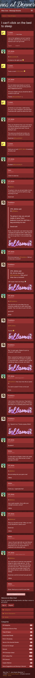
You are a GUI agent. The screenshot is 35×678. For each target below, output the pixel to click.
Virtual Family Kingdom (13, 674)
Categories (7, 610)
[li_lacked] (3, 33)
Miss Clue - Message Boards (11, 10)
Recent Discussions (9, 613)
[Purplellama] (3, 203)
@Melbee (12, 471)
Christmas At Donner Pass (17, 628)
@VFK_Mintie (19, 71)
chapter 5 (17, 45)
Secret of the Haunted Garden (17, 642)
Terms (9, 675)
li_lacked (10, 32)
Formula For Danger (17, 646)
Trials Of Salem (19, 34)
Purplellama (11, 202)
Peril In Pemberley (17, 639)
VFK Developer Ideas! (17, 652)
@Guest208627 (16, 97)
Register (15, 594)
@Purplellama (23, 257)
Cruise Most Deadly (17, 635)
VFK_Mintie (11, 51)
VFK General (17, 659)
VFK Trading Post (17, 656)
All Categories (17, 625)
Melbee (10, 451)
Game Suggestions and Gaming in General (17, 666)
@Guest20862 (13, 57)
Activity (6, 617)
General (17, 649)
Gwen (9, 170)
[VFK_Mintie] (3, 52)
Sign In (9, 594)
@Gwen (12, 187)
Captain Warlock (17, 663)
